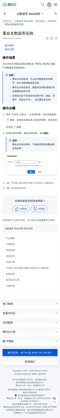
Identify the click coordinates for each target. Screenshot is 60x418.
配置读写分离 (12, 279)
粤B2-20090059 (30, 392)
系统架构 (10, 250)
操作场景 (9, 45)
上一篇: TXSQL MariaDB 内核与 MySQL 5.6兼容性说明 (30, 182)
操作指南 (40, 21)
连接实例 (10, 256)
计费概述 (10, 244)
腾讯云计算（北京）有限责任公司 (21, 398)
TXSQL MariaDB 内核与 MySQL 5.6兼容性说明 (29, 267)
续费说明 (10, 273)
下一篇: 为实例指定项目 (14, 188)
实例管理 (52, 21)
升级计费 (10, 261)
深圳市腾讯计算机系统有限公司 (21, 389)
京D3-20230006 (40, 404)
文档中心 (7, 21)
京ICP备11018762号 (29, 401)
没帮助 (41, 208)
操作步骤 (9, 49)
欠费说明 (10, 285)
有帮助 (23, 208)
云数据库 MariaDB (28, 13)
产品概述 (10, 238)
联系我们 (30, 361)
